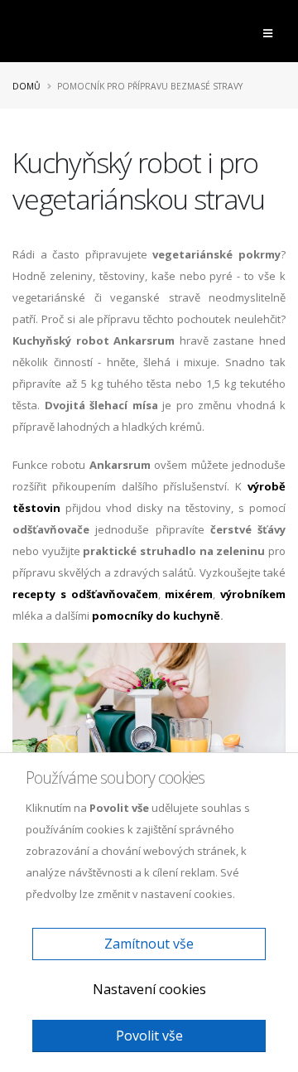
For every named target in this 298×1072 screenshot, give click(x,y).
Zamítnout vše (149, 943)
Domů (26, 86)
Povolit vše (149, 1035)
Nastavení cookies (149, 989)
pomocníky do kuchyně (156, 615)
